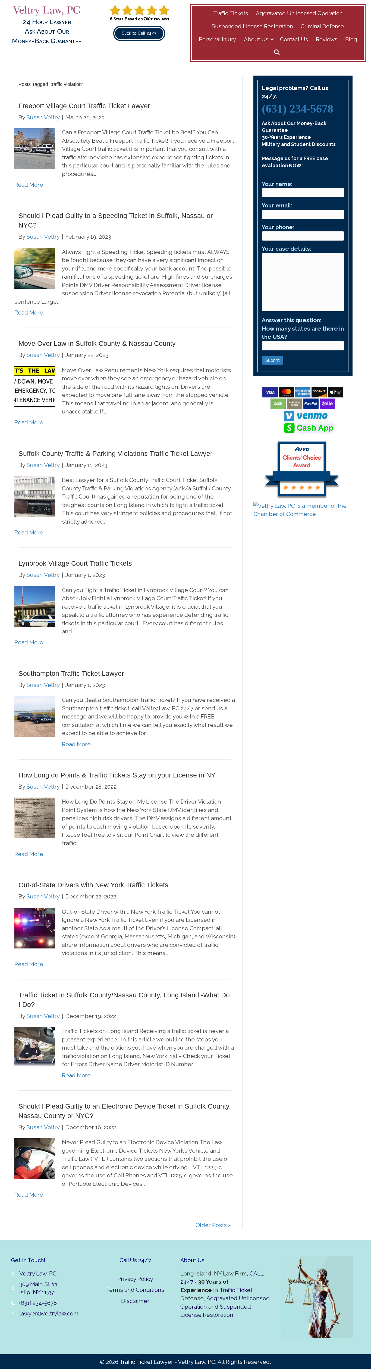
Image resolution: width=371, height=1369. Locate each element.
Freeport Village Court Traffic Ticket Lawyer (84, 106)
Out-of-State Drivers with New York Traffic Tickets (93, 885)
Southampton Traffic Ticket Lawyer (71, 673)
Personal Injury (217, 39)
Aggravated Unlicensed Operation (299, 13)
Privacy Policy (135, 1278)
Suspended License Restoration (252, 26)
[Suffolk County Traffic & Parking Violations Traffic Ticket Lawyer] (34, 496)
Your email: (277, 205)
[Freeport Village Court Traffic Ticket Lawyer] (34, 148)
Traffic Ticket (235, 1290)
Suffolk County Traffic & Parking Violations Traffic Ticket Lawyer (115, 453)
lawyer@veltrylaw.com (48, 1313)
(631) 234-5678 (297, 108)
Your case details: (286, 248)
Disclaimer (135, 1301)
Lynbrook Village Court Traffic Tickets (75, 563)
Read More (28, 184)
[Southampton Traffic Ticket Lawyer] (34, 715)
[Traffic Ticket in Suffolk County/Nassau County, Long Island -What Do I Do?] (34, 1047)
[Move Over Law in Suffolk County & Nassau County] (34, 385)
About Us (256, 39)
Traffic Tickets (230, 13)
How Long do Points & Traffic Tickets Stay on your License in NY (117, 775)
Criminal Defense (322, 26)
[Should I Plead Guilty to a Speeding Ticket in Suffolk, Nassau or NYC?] (34, 267)
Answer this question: (303, 328)
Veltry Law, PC (37, 1273)
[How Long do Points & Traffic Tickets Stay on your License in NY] (34, 817)
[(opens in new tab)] (139, 13)
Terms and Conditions (135, 1289)
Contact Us (294, 39)
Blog (351, 39)
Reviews (326, 39)
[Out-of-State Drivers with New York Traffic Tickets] (34, 927)
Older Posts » (213, 1225)
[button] (272, 39)
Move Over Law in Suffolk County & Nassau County (97, 343)
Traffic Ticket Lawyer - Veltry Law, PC (167, 1361)
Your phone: (278, 227)
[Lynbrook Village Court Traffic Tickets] (34, 605)
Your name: (277, 184)
